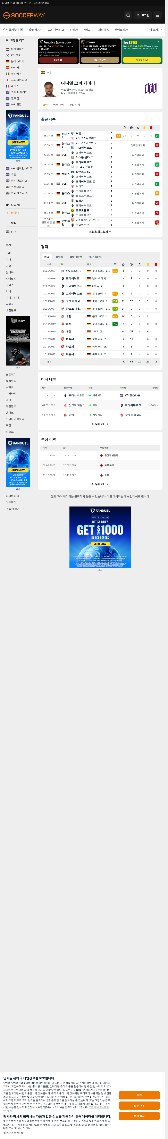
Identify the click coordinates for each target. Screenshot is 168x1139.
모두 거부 (139, 1105)
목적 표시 (139, 1115)
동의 (139, 1095)
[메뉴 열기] (157, 15)
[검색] (128, 15)
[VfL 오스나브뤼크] (150, 88)
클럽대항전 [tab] (76, 256)
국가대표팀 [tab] (95, 256)
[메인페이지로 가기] (31, 15)
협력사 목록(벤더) (13, 1132)
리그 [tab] (46, 256)
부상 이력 (74, 104)
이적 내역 (58, 104)
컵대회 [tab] (59, 256)
